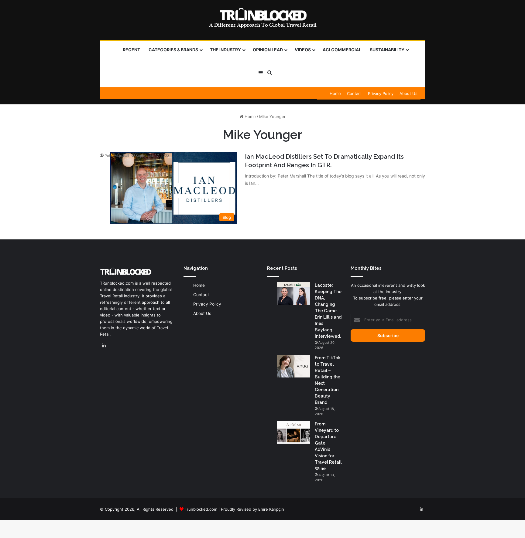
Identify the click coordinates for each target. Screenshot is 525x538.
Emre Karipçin (271, 509)
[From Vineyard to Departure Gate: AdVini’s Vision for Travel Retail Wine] (293, 432)
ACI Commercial (342, 49)
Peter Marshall (117, 155)
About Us (408, 93)
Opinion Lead (268, 49)
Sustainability (387, 49)
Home (335, 93)
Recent (131, 49)
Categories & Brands (173, 49)
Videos (303, 49)
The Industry (225, 49)
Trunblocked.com (201, 509)
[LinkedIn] (103, 345)
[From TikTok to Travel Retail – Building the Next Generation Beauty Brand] (293, 366)
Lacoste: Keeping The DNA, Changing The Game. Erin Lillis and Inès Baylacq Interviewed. (328, 311)
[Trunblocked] (262, 18)
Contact (354, 93)
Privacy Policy (380, 93)
